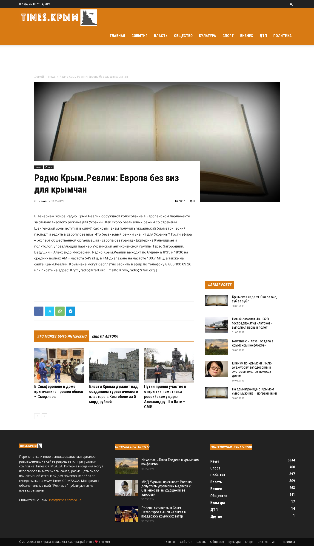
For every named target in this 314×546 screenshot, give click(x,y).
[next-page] (44, 416)
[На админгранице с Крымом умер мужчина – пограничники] (216, 392)
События (139, 36)
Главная (117, 36)
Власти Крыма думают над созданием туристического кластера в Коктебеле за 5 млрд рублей (113, 394)
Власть (161, 36)
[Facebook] (38, 311)
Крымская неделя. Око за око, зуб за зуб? (254, 299)
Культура (207, 36)
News (51, 77)
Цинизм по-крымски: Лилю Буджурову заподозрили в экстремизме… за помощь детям (252, 369)
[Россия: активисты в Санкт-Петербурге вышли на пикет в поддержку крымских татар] (126, 514)
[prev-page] (37, 416)
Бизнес (246, 36)
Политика (282, 36)
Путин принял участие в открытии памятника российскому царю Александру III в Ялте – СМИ (165, 396)
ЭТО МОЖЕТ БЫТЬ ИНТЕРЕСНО (61, 336)
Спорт (228, 36)
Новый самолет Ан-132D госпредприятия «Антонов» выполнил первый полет (252, 323)
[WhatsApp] (60, 311)
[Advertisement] (157, 61)
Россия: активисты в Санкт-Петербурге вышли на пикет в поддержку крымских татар (163, 512)
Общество (183, 36)
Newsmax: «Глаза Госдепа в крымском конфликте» (252, 343)
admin (43, 201)
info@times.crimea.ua (65, 500)
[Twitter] (49, 311)
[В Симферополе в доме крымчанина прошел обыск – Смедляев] (59, 365)
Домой (39, 77)
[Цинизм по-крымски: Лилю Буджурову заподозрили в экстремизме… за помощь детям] (216, 369)
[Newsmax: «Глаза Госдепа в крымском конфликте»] (216, 347)
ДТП (263, 36)
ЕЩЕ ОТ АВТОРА (105, 336)
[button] (291, 4)
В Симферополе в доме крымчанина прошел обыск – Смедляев (58, 391)
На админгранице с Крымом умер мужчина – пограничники (254, 391)
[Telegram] (70, 311)
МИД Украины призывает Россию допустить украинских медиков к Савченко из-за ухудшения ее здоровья (166, 488)
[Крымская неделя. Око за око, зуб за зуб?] (216, 300)
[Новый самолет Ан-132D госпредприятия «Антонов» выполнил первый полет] (216, 325)
